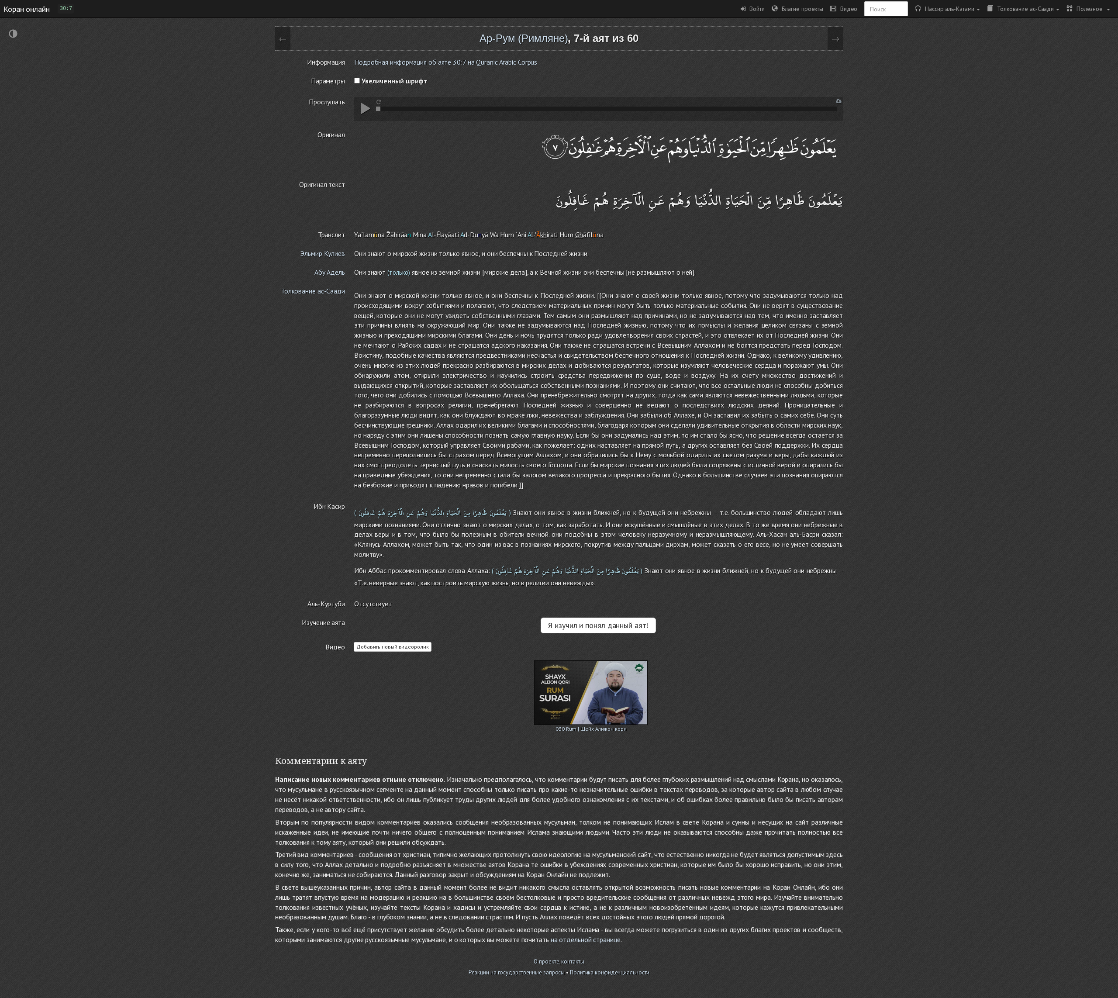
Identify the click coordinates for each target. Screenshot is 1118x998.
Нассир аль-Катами (947, 8)
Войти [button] (755, 8)
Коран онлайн (26, 8)
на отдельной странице (586, 939)
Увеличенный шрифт (394, 80)
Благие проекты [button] (800, 8)
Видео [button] (846, 8)
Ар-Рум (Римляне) (524, 38)
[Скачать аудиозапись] (839, 101)
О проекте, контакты (559, 961)
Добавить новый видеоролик (392, 646)
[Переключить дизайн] (13, 34)
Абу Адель (329, 272)
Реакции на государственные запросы (517, 972)
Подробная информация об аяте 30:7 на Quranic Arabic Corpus (445, 62)
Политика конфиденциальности (609, 972)
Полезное (1088, 8)
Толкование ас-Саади (1023, 8)
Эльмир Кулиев (322, 253)
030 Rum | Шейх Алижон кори (591, 728)
